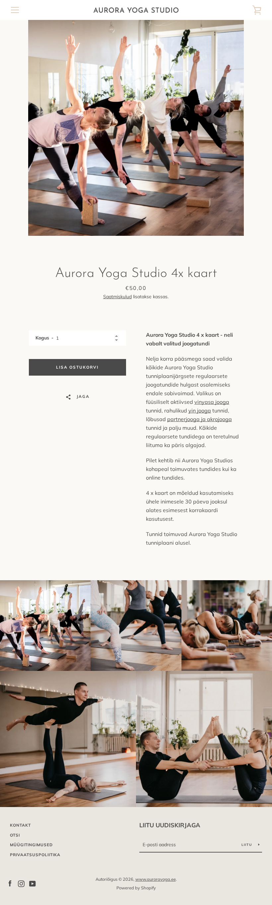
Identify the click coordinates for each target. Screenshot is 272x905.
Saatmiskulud (117, 297)
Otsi (15, 835)
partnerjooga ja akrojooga (199, 419)
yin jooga (199, 410)
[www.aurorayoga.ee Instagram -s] (21, 883)
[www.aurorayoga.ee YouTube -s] (32, 883)
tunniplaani (160, 542)
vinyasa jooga (211, 402)
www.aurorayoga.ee (155, 879)
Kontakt (20, 825)
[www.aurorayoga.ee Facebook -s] (10, 883)
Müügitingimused (31, 844)
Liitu (247, 845)
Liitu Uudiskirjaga (169, 825)
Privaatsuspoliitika (35, 854)
